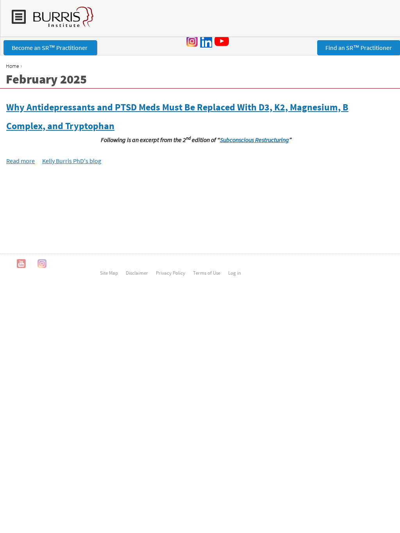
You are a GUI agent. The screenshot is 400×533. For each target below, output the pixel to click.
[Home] (59, 21)
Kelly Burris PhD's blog (71, 161)
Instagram (192, 41)
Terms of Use (206, 273)
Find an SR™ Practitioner (358, 48)
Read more (20, 161)
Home (12, 65)
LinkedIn (206, 41)
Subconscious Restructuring (254, 140)
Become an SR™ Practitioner (50, 48)
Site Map (109, 273)
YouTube (223, 41)
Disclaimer (137, 273)
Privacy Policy (170, 273)
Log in (234, 273)
